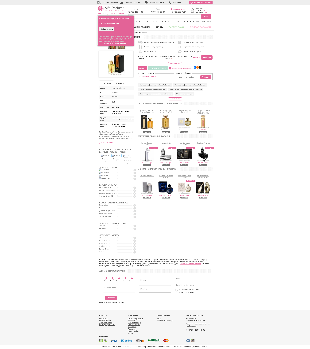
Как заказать (103, 319)
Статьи (130, 333)
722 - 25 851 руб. (165, 163)
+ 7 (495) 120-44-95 (195, 330)
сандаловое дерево (119, 126)
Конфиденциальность (107, 325)
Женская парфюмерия (184, 94)
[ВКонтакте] (195, 67)
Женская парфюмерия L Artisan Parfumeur (155, 85)
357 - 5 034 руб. (184, 163)
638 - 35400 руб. (203, 130)
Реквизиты (132, 329)
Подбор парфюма (200, 27)
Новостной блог (133, 331)
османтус (124, 119)
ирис (113, 119)
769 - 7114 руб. (184, 195)
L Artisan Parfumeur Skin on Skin (184, 111)
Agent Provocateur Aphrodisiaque (203, 176)
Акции (159, 27)
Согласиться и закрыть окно (115, 43)
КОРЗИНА (199, 8)
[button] (207, 57)
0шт (204, 10)
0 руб (205, 12)
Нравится (105, 160)
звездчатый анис (118, 111)
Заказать (205, 77)
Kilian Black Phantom (203, 143)
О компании (132, 327)
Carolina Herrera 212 (147, 176)
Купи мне (142, 68)
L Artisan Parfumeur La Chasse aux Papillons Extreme (203, 112)
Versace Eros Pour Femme (184, 176)
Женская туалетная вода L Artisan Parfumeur (186, 89)
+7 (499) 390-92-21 (178, 12)
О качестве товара (134, 323)
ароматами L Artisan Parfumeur (190, 264)
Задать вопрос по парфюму (181, 68)
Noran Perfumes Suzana (184, 144)
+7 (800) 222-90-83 (157, 12)
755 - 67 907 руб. (203, 163)
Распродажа (176, 27)
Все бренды (206, 21)
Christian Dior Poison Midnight (166, 176)
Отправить (111, 298)
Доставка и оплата (105, 323)
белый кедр (116, 124)
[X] (200, 67)
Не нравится (128, 162)
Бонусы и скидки (134, 325)
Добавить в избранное (157, 68)
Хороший (116, 160)
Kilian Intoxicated (165, 143)
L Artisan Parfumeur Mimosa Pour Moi (165, 111)
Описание (106, 83)
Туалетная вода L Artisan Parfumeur (152, 89)
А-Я (197, 21)
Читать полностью (107, 142)
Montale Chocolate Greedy (147, 144)
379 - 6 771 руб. (147, 163)
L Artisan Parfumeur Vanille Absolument (147, 111)
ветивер (123, 124)
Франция (115, 96)
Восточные (116, 107)
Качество (121, 83)
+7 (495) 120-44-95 (135, 12)
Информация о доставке (147, 76)
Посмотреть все (175, 99)
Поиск (206, 17)
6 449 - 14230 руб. (203, 195)
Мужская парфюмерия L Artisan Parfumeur (190, 85)
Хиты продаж (142, 27)
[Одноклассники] (197, 67)
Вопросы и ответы (105, 321)
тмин (119, 113)
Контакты (131, 321)
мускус (127, 111)
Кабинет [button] (202, 2)
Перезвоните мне (178, 9)
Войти (159, 319)
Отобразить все (175, 63)
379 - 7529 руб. (147, 195)
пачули (114, 113)
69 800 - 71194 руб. (165, 195)
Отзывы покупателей (135, 319)
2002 (113, 102)
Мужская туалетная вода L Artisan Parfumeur (156, 94)
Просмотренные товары (165, 321)
